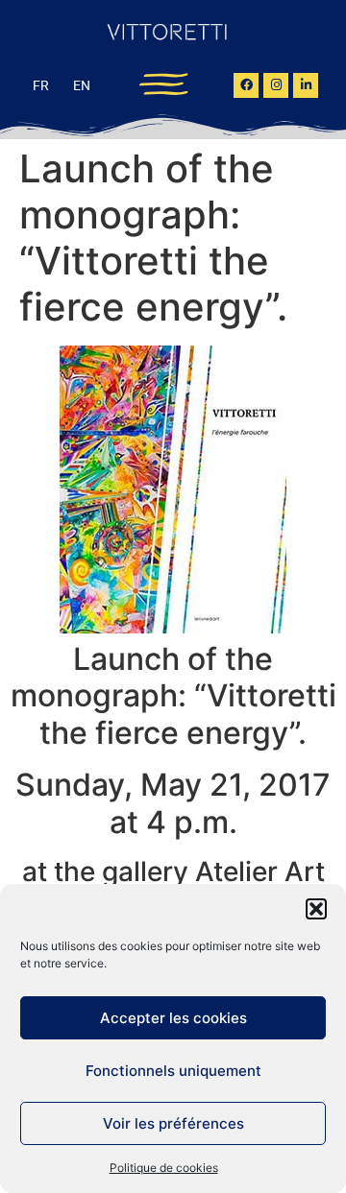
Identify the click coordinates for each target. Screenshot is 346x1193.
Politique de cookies (164, 1167)
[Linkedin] (305, 85)
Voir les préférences (173, 1123)
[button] (316, 909)
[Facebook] (246, 85)
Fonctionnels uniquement (173, 1071)
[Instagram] (275, 85)
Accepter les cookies (173, 1018)
